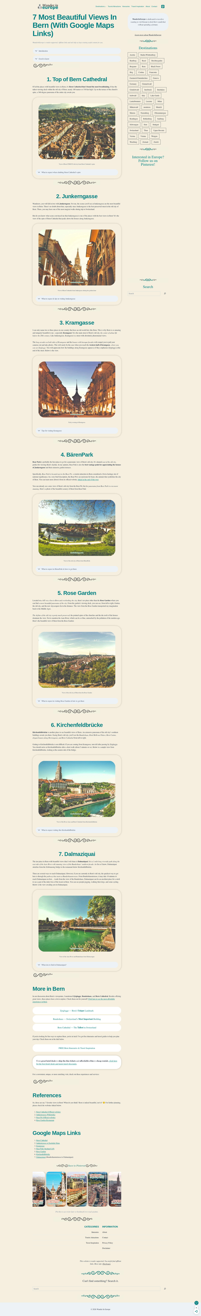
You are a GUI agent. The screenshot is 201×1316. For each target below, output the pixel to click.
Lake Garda (155, 95)
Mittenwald (134, 107)
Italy (143, 95)
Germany (133, 84)
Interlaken (160, 89)
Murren (132, 113)
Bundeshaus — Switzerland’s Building (77, 1018)
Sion (145, 124)
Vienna (143, 136)
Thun (146, 130)
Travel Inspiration (137, 6)
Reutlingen (134, 118)
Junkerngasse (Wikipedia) (45, 1114)
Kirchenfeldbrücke (43, 1154)
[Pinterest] (163, 6)
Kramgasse (40, 1146)
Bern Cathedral (41, 1140)
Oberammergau (160, 113)
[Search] (164, 293)
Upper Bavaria (158, 130)
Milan (159, 101)
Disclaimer (106, 1248)
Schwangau (134, 124)
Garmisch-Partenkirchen (138, 78)
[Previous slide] (34, 1189)
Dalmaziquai (41, 1157)
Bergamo (133, 66)
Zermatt (145, 142)
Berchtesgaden (156, 60)
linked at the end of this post (88, 479)
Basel (144, 60)
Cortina (141, 72)
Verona (132, 136)
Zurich (156, 142)
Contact (154, 6)
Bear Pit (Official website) (45, 1117)
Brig (131, 72)
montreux (147, 107)
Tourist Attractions (114, 6)
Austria (132, 55)
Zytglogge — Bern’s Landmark (77, 1010)
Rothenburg (147, 118)
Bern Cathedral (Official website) (48, 1112)
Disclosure (107, 1264)
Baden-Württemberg (148, 55)
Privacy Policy (107, 1243)
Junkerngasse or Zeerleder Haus (48, 1143)
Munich (159, 107)
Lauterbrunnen (135, 101)
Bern (144, 66)
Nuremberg (145, 113)
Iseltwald (133, 95)
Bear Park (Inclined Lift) (45, 1148)
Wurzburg (133, 142)
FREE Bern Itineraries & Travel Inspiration (77, 1048)
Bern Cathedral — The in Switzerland (77, 1027)
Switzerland (134, 130)
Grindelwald (134, 89)
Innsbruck (148, 89)
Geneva (156, 78)
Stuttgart (156, 124)
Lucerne (149, 101)
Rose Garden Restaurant (45, 1120)
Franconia (153, 72)
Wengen (154, 136)
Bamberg (133, 60)
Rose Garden (41, 1151)
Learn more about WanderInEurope (148, 35)
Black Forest (155, 66)
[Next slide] (119, 1189)
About (148, 6)
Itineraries (126, 6)
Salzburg (160, 118)
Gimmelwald (147, 84)
